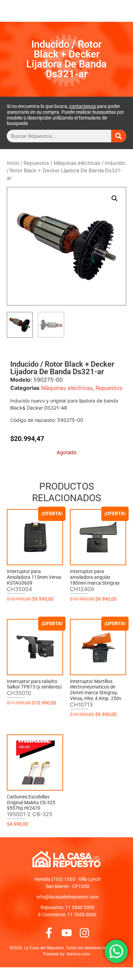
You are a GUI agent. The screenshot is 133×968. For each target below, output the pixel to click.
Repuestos (36, 163)
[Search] (118, 136)
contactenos (82, 106)
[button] (114, 198)
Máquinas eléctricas (77, 163)
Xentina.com (78, 954)
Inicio (13, 163)
